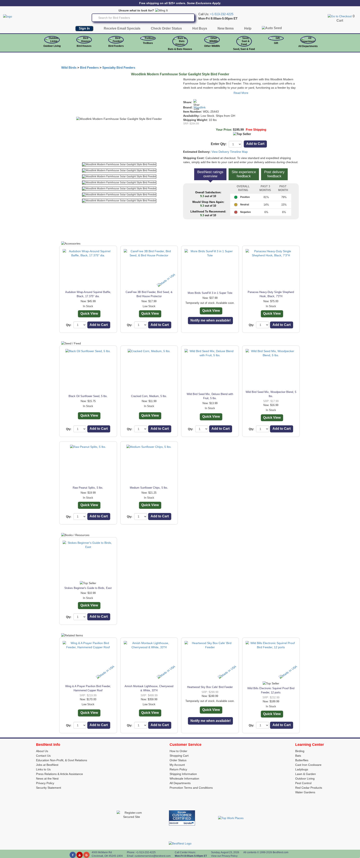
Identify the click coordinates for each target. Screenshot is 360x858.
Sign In (84, 28)
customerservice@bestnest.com (153, 855)
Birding (299, 751)
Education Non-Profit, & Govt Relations (61, 760)
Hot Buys (199, 28)
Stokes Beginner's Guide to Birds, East (88, 588)
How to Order (178, 751)
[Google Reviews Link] (86, 855)
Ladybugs (301, 769)
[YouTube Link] (79, 855)
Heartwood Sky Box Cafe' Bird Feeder (210, 687)
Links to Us (43, 769)
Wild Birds (68, 67)
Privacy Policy (45, 783)
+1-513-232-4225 (221, 14)
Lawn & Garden (305, 774)
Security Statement (48, 787)
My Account (177, 764)
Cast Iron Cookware (308, 764)
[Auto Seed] (272, 29)
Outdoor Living (52, 46)
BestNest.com (280, 852)
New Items (226, 28)
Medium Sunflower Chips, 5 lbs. (149, 487)
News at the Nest (47, 778)
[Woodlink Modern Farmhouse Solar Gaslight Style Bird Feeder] (119, 164)
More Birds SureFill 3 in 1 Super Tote (210, 292)
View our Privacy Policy (224, 855)
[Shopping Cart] (340, 16)
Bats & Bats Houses (180, 49)
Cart (339, 20)
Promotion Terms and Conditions (191, 787)
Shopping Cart (179, 755)
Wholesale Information (184, 778)
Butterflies (301, 760)
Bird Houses (84, 46)
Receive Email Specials (122, 28)
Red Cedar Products (308, 787)
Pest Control (303, 783)
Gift (276, 43)
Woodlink (200, 107)
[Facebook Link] (73, 855)
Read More (241, 92)
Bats (298, 755)
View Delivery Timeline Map (229, 151)
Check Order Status (166, 28)
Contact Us (43, 755)
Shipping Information (183, 774)
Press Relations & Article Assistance (59, 774)
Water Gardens (305, 792)
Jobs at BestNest (47, 764)
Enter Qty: (219, 144)
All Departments (308, 46)
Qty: (68, 325)
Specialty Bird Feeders (118, 67)
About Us (42, 751)
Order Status (178, 760)
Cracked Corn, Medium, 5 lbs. (149, 396)
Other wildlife (212, 46)
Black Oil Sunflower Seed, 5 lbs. (88, 396)
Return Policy (178, 769)
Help (247, 28)
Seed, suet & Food (244, 49)
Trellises (148, 43)
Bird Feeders (116, 46)
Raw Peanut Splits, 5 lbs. (88, 487)
